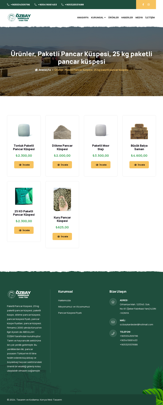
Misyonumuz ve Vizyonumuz (74, 306)
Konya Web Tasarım (51, 399)
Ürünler (113, 17)
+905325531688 (74, 4)
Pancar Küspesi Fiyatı (70, 312)
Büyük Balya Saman (139, 147)
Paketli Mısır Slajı (100, 147)
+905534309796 (20, 4)
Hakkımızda (64, 300)
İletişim (150, 17)
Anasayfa (83, 17)
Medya (139, 17)
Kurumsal (97, 17)
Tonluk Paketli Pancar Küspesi (24, 147)
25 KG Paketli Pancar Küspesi (24, 213)
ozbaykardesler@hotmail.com (136, 324)
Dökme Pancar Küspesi (62, 147)
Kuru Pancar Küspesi (62, 219)
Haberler (127, 17)
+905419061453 (47, 4)
